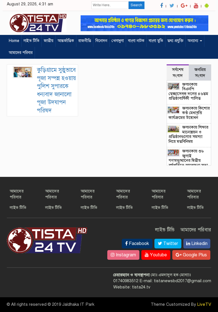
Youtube (158, 255)
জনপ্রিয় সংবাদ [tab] (200, 72)
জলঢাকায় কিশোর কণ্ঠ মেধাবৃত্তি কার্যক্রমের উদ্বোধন (189, 113)
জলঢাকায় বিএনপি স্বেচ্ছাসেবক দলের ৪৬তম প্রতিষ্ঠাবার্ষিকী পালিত (188, 91)
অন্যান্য (193, 40)
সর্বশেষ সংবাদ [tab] (177, 72)
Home (14, 40)
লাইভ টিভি (31, 40)
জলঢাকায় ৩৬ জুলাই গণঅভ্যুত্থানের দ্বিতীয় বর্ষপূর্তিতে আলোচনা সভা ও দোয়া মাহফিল (188, 160)
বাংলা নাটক (136, 40)
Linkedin (198, 243)
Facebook (138, 243)
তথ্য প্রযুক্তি (175, 40)
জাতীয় (48, 40)
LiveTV (204, 304)
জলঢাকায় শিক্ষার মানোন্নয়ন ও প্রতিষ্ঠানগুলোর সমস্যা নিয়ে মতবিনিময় (189, 134)
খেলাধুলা (118, 40)
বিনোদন (101, 40)
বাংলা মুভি (156, 40)
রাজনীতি (84, 40)
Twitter (170, 243)
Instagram (125, 255)
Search (136, 5)
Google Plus (194, 255)
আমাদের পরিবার (21, 52)
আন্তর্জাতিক (66, 40)
